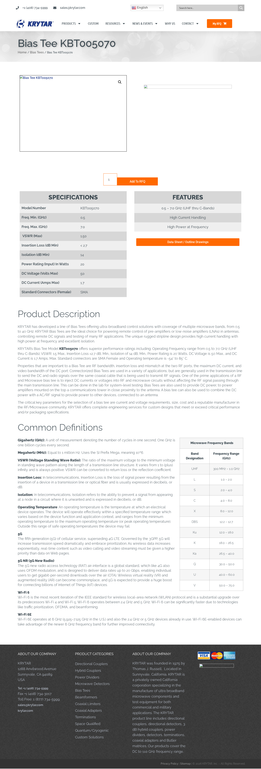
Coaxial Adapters (88, 711)
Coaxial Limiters (88, 704)
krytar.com (25, 711)
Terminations (85, 717)
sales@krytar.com (30, 705)
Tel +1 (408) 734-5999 (33, 688)
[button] (119, 82)
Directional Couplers (91, 664)
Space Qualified (87, 724)
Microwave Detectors (92, 684)
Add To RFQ (137, 181)
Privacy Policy (170, 763)
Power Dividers (87, 677)
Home (22, 52)
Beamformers (86, 697)
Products (69, 23)
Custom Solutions (89, 737)
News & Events (142, 23)
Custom (93, 23)
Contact (188, 23)
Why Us (170, 23)
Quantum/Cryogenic (92, 730)
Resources (112, 23)
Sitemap (185, 763)
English (142, 7)
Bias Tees (37, 52)
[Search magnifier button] (241, 8)
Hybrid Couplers (88, 671)
